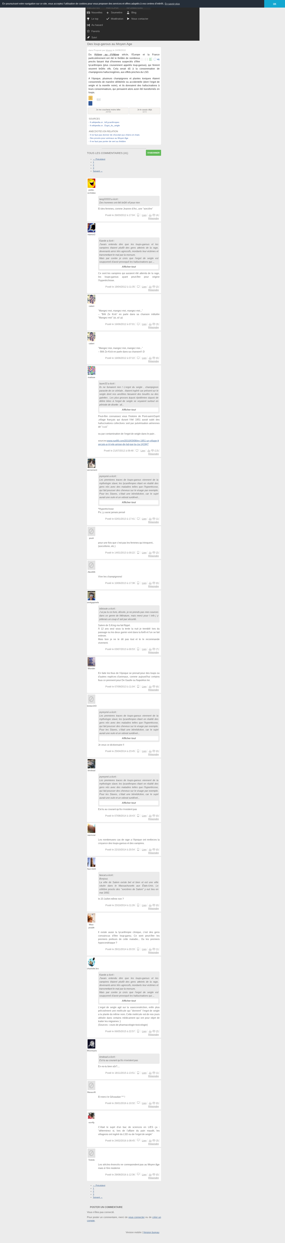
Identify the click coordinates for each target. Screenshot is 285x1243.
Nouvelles (96, 12)
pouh (91, 538)
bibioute (103, 608)
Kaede (102, 240)
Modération (117, 18)
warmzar (91, 835)
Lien (144, 215)
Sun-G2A (91, 869)
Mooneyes (92, 1050)
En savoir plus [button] (172, 4)
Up (150, 215)
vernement (92, 470)
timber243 (91, 706)
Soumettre (116, 12)
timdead (91, 770)
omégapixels (93, 602)
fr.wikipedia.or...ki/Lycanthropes (104, 122)
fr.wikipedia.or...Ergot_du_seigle (105, 125)
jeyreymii (104, 476)
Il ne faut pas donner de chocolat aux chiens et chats (115, 135)
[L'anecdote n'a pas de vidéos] (146, 59)
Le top (94, 18)
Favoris (95, 31)
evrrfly (91, 1122)
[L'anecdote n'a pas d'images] (142, 59)
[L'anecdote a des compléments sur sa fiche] (150, 59)
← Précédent (99, 159)
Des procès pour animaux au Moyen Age (109, 138)
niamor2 (91, 234)
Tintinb (91, 1160)
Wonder (91, 668)
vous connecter (136, 1217)
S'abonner (153, 153)
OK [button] (274, 4)
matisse (91, 377)
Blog (133, 12)
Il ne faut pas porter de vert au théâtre (108, 141)
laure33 (103, 383)
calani (91, 306)
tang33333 (105, 199)
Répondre (153, 218)
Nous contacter (139, 18)
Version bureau (151, 1232)
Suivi (94, 37)
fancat (102, 875)
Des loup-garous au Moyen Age (109, 44)
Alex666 (91, 572)
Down (153, 215)
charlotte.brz (93, 968)
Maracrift (91, 1092)
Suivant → (98, 171)
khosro (109, 50)
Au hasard (97, 25)
